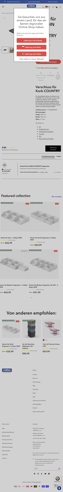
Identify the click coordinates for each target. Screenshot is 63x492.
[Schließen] (47, 9)
